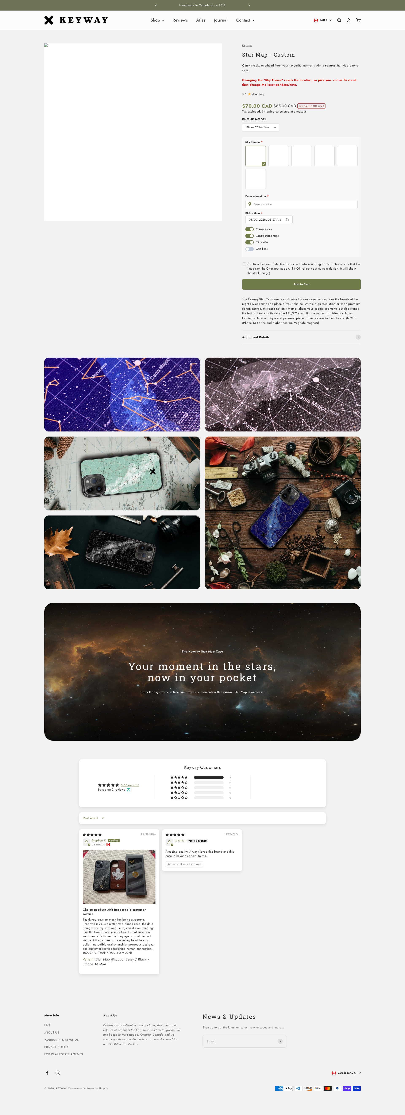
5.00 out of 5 (130, 785)
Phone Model (254, 119)
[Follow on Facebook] (47, 1073)
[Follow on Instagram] (58, 1073)
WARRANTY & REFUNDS (61, 1040)
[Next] (249, 5)
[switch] (249, 229)
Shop (155, 20)
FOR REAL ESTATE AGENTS (63, 1054)
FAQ (47, 1025)
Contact (243, 20)
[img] (92, 835)
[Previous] (156, 5)
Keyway (247, 45)
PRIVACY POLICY (56, 1047)
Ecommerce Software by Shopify (88, 1088)
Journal (221, 20)
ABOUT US (51, 1032)
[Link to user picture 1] (119, 877)
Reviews (180, 20)
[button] (179, 777)
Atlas (201, 20)
